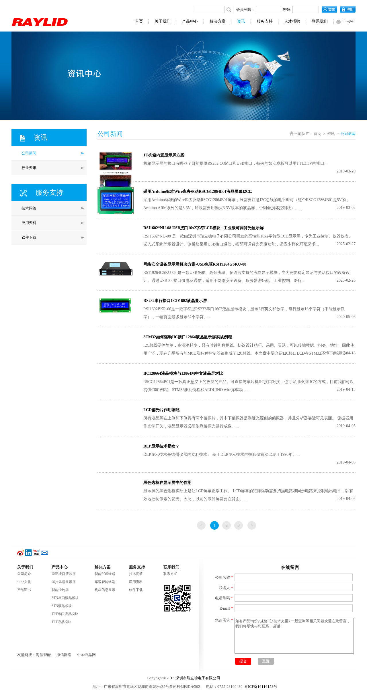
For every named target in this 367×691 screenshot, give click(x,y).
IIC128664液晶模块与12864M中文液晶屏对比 (183, 373)
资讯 (241, 21)
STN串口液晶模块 (65, 598)
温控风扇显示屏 (64, 582)
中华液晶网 (86, 655)
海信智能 (43, 655)
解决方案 (218, 21)
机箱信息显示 (105, 590)
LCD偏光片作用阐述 (161, 410)
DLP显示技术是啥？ (161, 446)
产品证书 (24, 590)
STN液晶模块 (62, 606)
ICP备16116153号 (262, 686)
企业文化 (24, 582)
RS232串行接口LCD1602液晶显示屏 (175, 301)
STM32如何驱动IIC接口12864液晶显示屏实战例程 (187, 337)
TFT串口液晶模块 (65, 614)
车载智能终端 (105, 582)
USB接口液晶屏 (64, 574)
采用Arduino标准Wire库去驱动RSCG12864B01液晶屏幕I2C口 (198, 191)
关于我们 (163, 21)
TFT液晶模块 (61, 622)
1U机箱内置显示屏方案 (163, 155)
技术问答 (136, 574)
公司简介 (24, 574)
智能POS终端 (105, 574)
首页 (139, 21)
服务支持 (265, 21)
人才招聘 (292, 21)
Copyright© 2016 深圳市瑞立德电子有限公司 (183, 678)
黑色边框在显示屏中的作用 (167, 482)
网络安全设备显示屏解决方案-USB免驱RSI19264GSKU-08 (194, 264)
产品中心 (190, 21)
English (349, 21)
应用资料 (136, 582)
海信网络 (63, 655)
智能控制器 (60, 590)
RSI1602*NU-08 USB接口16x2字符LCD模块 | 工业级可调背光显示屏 (203, 228)
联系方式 (170, 574)
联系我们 (320, 21)
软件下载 (136, 590)
